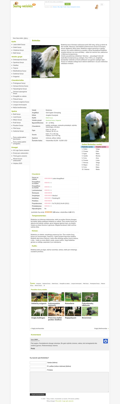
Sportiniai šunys (18, 62)
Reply (33, 348)
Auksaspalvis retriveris (75, 6)
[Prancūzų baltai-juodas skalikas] (56, 315)
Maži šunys (17, 53)
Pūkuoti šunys (17, 99)
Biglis (61, 6)
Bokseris (55, 6)
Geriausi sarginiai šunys (21, 102)
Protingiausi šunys (19, 83)
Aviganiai (16, 76)
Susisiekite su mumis (61, 398)
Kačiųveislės (101, 4)
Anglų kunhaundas (37, 328)
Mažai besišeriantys (19, 107)
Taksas (68, 6)
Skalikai (15, 65)
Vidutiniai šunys (18, 50)
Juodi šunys (17, 117)
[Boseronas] (90, 315)
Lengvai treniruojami (20, 105)
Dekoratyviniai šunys (20, 59)
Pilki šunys (16, 128)
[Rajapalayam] (73, 315)
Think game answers (20, 156)
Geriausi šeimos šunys (20, 86)
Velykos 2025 (17, 163)
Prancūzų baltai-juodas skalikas (55, 319)
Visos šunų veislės (18, 38)
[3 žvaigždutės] (49, 212)
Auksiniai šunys (18, 131)
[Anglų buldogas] (39, 315)
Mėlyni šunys (17, 120)
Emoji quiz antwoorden (20, 153)
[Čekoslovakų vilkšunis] (90, 301)
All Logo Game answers (21, 150)
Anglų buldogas (38, 318)
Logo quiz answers (67, 401)
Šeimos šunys (38, 285)
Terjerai (15, 68)
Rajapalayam (70, 318)
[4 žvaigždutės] (50, 212)
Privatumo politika (73, 398)
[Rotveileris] (73, 301)
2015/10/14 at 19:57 (35, 340)
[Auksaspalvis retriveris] (56, 301)
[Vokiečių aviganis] (39, 301)
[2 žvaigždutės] (47, 212)
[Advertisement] (60, 23)
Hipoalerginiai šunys (20, 89)
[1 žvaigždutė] (45, 212)
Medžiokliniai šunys (19, 71)
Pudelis (64, 6)
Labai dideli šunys (19, 44)
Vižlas (58, 6)
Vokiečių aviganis (38, 303)
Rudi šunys (17, 122)
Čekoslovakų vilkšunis (87, 304)
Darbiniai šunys (18, 74)
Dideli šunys (17, 47)
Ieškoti (67, 4)
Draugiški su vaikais (20, 96)
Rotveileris (69, 303)
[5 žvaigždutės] (51, 212)
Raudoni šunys (18, 125)
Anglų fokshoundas (100, 328)
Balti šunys (16, 114)
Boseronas (86, 318)
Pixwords (58, 401)
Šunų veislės (50, 398)
